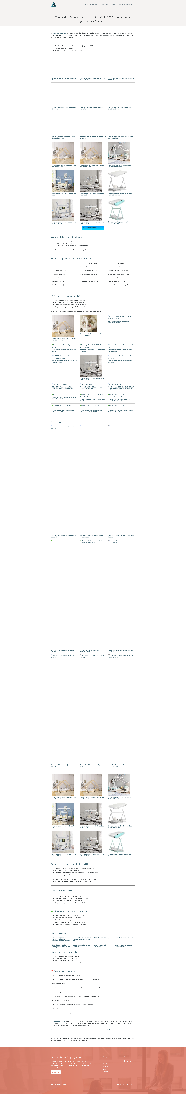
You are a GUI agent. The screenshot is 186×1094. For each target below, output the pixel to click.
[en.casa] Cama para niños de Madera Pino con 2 (64, 194)
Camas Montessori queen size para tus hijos (81, 945)
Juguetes (105, 4)
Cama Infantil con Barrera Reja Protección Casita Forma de (92, 108)
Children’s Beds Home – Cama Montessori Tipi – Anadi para (120, 350)
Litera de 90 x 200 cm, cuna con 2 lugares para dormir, (92, 765)
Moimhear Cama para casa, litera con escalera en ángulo (93, 137)
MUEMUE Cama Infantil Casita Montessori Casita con (64, 79)
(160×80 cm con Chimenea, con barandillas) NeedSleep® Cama (92, 165)
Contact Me (55, 1072)
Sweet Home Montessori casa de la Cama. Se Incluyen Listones (92, 334)
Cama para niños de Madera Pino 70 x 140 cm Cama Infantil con (120, 137)
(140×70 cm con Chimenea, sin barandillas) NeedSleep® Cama (64, 165)
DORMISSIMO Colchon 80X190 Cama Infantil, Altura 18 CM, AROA (63, 411)
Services (105, 1066)
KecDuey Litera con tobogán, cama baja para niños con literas (63, 536)
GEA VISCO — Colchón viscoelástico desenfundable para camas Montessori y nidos (63, 388)
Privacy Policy (120, 1084)
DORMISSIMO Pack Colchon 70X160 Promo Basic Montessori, (92, 400)
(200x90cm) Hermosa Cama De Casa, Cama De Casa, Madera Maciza (120, 165)
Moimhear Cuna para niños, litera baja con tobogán (62, 650)
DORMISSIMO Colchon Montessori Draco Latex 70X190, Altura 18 (120, 400)
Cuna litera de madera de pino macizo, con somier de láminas (120, 765)
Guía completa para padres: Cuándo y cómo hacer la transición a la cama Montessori (61, 939)
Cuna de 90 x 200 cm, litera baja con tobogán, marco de (63, 765)
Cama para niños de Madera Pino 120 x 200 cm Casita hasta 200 (64, 397)
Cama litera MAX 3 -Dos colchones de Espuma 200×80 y (121, 650)
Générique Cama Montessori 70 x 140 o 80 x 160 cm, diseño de (92, 79)
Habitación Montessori (89, 4)
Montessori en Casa (125, 4)
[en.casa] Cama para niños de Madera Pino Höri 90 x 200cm (92, 194)
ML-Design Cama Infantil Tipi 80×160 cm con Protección (92, 350)
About (105, 1064)
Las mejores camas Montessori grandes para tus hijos (124, 945)
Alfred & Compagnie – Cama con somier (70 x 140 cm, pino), (64, 108)
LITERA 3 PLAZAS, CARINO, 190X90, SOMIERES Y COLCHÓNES (90, 650)
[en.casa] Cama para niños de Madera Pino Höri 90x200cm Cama (120, 194)
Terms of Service (130, 1084)
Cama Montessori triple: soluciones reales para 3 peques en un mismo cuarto (61, 946)
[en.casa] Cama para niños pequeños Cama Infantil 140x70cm (64, 222)
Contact (105, 1071)
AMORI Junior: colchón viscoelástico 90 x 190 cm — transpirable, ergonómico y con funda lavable (121, 388)
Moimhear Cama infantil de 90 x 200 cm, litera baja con (121, 536)
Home (105, 1061)
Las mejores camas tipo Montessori (100, 945)
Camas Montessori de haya (101, 938)
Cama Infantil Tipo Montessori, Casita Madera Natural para (118, 321)
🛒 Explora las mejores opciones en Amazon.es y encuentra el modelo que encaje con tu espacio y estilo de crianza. (83, 1030)
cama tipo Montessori (59, 33)
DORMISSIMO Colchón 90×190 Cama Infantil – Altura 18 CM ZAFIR (91, 411)
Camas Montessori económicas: (124, 938)
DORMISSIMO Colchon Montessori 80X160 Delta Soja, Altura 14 (120, 411)
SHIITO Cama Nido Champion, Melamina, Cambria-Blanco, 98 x (63, 137)
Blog (104, 1069)
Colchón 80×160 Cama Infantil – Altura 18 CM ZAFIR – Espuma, (121, 79)
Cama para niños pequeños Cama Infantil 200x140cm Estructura (119, 108)
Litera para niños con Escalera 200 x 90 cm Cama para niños (91, 536)
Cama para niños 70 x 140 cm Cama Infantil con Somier (120, 361)
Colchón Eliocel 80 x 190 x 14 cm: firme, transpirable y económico (91, 387)
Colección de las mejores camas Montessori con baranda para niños (82, 939)
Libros (114, 4)
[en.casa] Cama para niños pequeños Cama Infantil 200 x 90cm (92, 222)
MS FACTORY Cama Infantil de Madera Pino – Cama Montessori (64, 361)
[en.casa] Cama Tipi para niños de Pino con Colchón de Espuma (120, 222)
